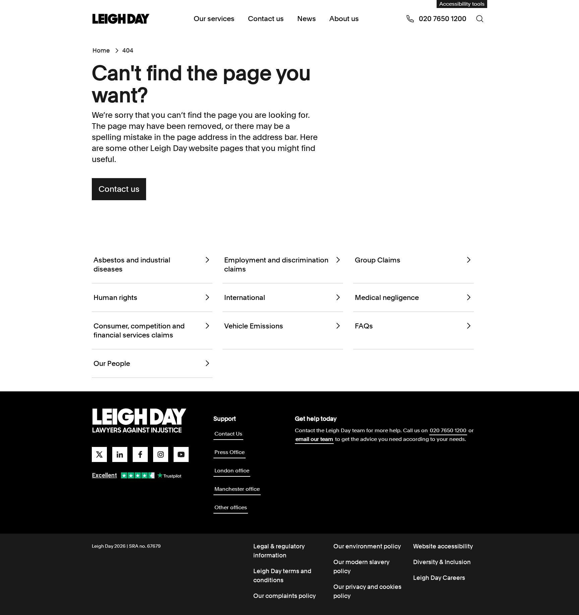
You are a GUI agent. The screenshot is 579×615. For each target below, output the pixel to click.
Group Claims (377, 260)
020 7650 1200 (448, 430)
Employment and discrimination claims (276, 264)
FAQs (364, 326)
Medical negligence (387, 297)
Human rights (115, 297)
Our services (214, 18)
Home (101, 50)
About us (344, 18)
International (244, 297)
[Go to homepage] (139, 421)
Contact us (266, 18)
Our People (111, 363)
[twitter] (99, 454)
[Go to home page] (121, 19)
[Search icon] (479, 18)
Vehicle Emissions (253, 326)
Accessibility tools (462, 4)
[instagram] (160, 454)
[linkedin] (119, 454)
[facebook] (140, 454)
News (306, 18)
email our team (314, 439)
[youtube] (181, 454)
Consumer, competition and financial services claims (139, 330)
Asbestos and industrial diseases (131, 264)
